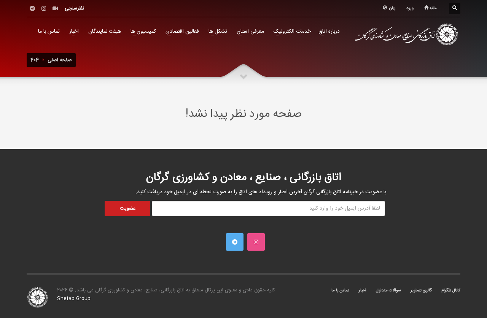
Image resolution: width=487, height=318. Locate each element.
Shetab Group (74, 298)
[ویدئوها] (55, 8)
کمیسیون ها (143, 31)
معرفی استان (250, 31)
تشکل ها (217, 31)
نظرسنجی (74, 8)
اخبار (74, 31)
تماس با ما (49, 31)
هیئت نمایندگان (104, 31)
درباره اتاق (329, 31)
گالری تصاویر (421, 290)
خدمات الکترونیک (292, 31)
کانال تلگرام (450, 290)
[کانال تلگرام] (32, 8)
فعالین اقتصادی (182, 31)
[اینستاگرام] (43, 8)
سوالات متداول (388, 290)
